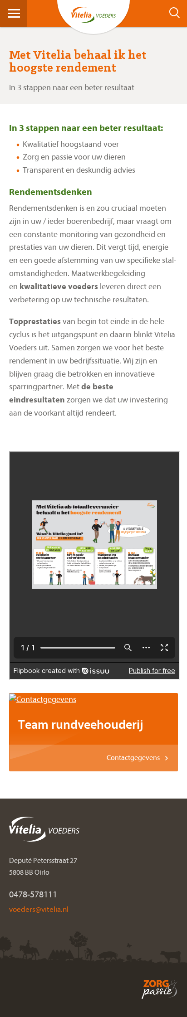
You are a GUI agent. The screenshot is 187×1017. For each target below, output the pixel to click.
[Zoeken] (177, 13)
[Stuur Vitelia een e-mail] (38, 909)
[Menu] (14, 13)
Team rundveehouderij (80, 724)
